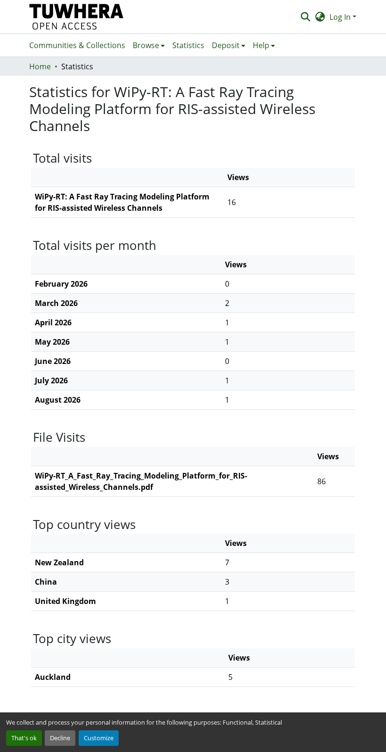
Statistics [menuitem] (188, 45)
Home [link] (40, 66)
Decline (60, 738)
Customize (98, 738)
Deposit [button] (226, 45)
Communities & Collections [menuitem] (77, 45)
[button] (76, 17)
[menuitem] (149, 45)
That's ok (24, 738)
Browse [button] (146, 45)
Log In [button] (341, 17)
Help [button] (261, 45)
